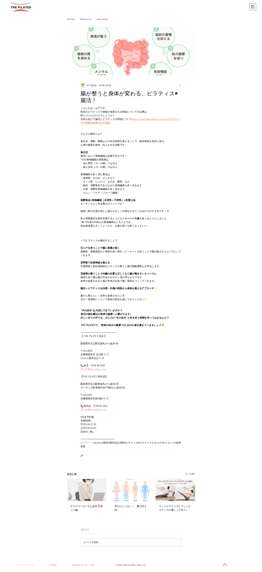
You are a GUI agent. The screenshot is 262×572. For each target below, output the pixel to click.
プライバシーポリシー (25, 565)
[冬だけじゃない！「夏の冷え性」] (131, 490)
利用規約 (53, 565)
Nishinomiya (85, 19)
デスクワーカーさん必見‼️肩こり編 (86, 508)
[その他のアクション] (179, 85)
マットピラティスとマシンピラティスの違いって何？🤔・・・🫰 (175, 508)
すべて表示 (190, 474)
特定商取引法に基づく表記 (83, 565)
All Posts (71, 19)
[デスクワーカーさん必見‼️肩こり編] (86, 490)
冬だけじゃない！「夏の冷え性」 (131, 508)
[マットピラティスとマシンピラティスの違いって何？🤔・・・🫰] (175, 490)
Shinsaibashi (102, 19)
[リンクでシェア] (82, 455)
